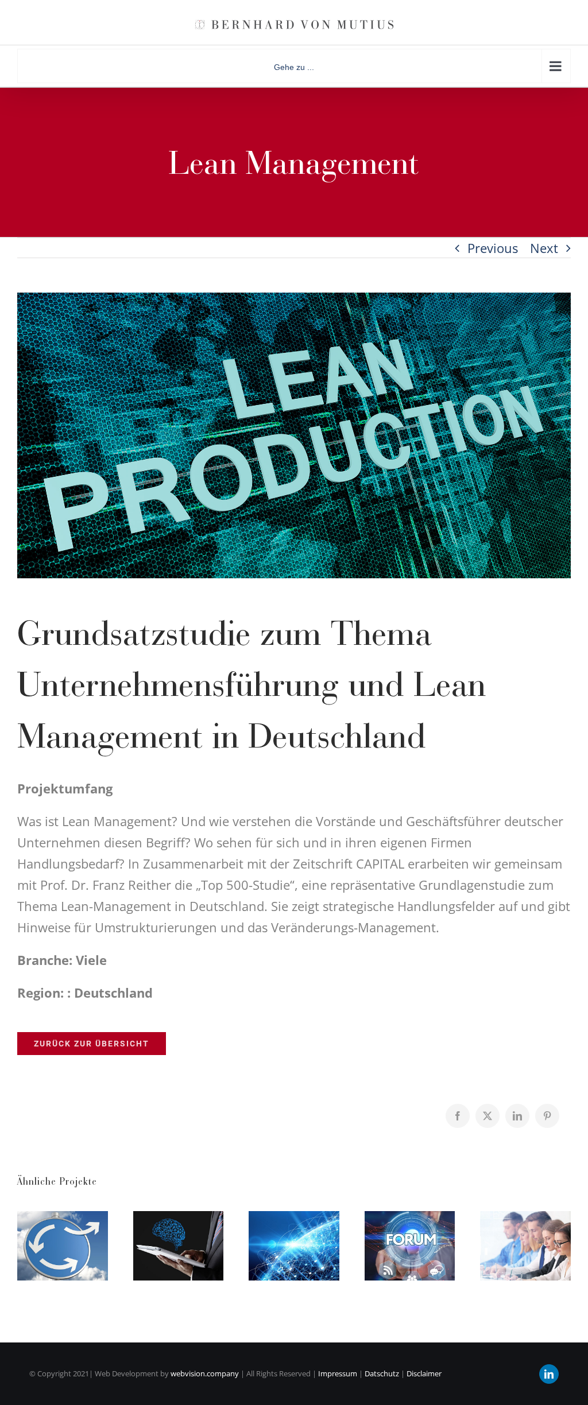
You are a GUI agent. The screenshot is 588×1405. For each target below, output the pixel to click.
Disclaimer (424, 1373)
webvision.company (205, 1373)
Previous (492, 247)
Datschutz (381, 1373)
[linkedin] (549, 1374)
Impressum (337, 1373)
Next (544, 247)
